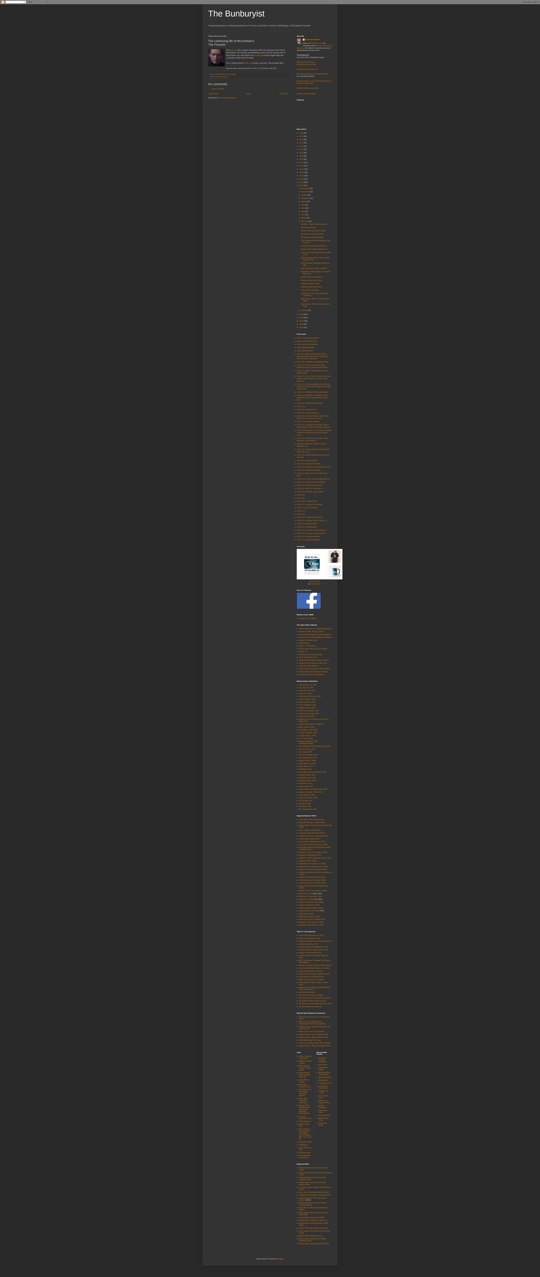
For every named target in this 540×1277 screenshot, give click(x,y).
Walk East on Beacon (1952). (310, 917)
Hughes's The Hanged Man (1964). (312, 877)
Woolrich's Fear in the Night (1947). (312, 919)
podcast (233, 50)
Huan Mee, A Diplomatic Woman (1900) (314, 1192)
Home (248, 94)
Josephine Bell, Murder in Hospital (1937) (315, 1195)
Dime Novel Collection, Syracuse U (303, 1101)
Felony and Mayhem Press (324, 1102)
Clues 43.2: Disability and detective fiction (312, 362)
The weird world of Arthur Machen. (314, 246)
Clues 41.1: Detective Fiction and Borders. (313, 392)
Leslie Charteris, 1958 (307, 702)
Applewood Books (323, 1069)
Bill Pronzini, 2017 (306, 783)
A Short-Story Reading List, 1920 (311, 935)
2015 (301, 169)
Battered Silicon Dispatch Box (325, 1073)
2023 (301, 143)
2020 (301, 153)
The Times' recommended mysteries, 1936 (315, 1004)
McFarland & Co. (315, 43)
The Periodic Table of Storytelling (311, 675)
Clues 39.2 (301, 406)
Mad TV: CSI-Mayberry (307, 646)
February (305, 221)
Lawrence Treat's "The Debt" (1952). (312, 883)
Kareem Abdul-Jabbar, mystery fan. (314, 249)
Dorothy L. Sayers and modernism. (314, 224)
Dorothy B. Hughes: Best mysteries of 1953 (315, 965)
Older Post (284, 94)
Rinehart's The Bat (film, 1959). (310, 896)
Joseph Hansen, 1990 (307, 736)
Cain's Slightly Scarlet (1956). (310, 830)
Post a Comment (218, 89)
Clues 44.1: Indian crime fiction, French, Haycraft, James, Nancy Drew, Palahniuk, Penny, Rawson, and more (312, 356)
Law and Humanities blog (305, 1117)
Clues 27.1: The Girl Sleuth (307, 508)
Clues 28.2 (301, 498)
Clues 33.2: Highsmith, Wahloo (308, 464)
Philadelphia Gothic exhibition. (312, 237)
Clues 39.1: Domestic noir (306, 410)
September (305, 198)
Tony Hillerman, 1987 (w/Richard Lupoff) (314, 746)
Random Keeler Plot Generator (310, 655)
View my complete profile (306, 94)
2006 (301, 324)
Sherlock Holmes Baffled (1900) (311, 908)
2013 (301, 176)
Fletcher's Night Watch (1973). (310, 855)
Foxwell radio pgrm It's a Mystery (311, 724)
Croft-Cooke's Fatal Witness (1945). (312, 842)
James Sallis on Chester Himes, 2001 (313, 789)
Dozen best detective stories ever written (314, 968)
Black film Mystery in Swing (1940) (312, 823)
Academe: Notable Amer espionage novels (315, 941)
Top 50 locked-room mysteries (310, 1007)
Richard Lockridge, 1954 (308, 755)
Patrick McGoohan (221, 77)
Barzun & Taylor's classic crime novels (313, 950)
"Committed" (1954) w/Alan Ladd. (311, 820)
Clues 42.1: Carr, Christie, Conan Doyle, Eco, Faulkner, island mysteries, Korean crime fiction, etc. (314, 378)
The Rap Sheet (304, 1153)
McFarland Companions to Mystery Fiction (313, 74)
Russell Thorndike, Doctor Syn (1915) (313, 1228)
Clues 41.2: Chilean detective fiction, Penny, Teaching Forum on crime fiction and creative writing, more (314, 386)
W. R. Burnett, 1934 (306, 688)
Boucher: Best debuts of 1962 (310, 953)
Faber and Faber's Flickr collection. (314, 268)
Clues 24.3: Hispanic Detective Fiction (311, 533)
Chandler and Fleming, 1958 (310, 696)
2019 (301, 156)
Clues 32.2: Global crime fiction (308, 470)
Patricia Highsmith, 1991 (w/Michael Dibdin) (308, 742)
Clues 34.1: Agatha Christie (307, 461)
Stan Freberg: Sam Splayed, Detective (313, 672)
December (305, 188)
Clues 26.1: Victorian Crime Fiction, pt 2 (312, 521)
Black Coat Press (325, 1077)
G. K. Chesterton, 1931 (307, 705)
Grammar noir (304, 643)
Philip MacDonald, (310, 1040)
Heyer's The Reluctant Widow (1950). (313, 869)
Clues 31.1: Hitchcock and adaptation (311, 482)
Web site (248, 63)
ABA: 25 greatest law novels (309, 938)
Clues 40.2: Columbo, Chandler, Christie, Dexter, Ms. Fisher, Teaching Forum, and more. (312, 397)
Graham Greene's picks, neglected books (314, 974)
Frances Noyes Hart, (313, 1034)
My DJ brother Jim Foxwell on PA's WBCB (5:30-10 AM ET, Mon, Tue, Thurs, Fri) (305, 1134)
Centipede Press (325, 1083)
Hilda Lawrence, (313, 1037)
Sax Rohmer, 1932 (306, 786)
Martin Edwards (305, 1121)
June (303, 208)
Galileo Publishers (323, 1107)
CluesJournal (314, 581)
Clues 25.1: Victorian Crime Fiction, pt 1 (312, 530)
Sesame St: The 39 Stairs (308, 666)
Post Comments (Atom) (227, 98)
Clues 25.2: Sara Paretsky (307, 527)
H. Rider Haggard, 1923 (308, 733)
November (305, 192)
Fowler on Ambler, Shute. (310, 284)
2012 (301, 179)
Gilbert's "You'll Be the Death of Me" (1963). (315, 858)
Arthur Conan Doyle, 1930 (309, 714)
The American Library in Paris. (312, 234)
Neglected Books (305, 1142)
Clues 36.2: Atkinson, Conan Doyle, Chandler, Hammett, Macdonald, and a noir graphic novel (314, 432)
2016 (301, 166)
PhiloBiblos (303, 1145)
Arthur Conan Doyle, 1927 (309, 711)
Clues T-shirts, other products (308, 338)
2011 (301, 182)
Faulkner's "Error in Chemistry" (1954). (313, 852)
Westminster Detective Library (310, 1236)
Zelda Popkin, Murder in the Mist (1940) (314, 1244)
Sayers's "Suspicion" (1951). (309, 905)
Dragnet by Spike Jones (308, 640)
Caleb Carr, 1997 (305, 694)
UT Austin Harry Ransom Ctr (305, 1156)
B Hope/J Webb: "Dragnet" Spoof (311, 632)
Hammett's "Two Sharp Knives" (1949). (313, 867)
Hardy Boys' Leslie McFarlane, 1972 (312, 772)
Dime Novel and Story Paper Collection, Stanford (305, 1093)
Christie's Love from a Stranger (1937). (313, 836)
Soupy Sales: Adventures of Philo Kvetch (314, 669)
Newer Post (213, 94)
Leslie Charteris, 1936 (307, 699)
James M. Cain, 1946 (307, 691)
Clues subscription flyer (306, 348)
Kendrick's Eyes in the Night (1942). (312, 880)
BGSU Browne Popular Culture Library (305, 1068)
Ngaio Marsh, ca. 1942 (307, 763)
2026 (301, 133)
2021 (301, 149)
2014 (301, 172)
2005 (301, 327)
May (303, 211)
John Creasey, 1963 (306, 716)
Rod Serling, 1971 (306, 801)
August (304, 202)
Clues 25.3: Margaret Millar (307, 524)
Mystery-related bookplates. (311, 277)
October (304, 195)
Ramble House (324, 1115)
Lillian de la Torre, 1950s (308, 798)
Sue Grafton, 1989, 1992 (308, 730)
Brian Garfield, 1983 (306, 727)
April (303, 215)
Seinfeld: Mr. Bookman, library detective (314, 660)
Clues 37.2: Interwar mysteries (308, 422)
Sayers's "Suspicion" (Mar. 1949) (311, 902)
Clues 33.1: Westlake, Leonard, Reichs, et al (313, 467)
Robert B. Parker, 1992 (307, 778)
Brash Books (323, 1080)
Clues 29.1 (301, 495)
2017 (301, 163)
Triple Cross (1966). (306, 914)
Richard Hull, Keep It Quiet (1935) (312, 1218)
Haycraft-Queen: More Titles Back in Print (314, 1046)
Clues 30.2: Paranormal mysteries (310, 485)
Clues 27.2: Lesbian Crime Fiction (310, 504)
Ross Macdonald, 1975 (308, 758)
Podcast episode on (307, 341)
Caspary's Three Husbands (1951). (312, 833)
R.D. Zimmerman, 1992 (308, 809)
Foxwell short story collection (308, 88)
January (304, 310)
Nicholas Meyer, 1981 (307, 775)
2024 (301, 140)
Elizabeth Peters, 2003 (307, 781)
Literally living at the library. (311, 287)
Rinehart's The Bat (306, 894)
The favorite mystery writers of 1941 (312, 1001)
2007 (301, 321)
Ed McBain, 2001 (305, 769)
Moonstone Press (323, 1111)
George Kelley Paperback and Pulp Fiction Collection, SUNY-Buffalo (304, 1109)
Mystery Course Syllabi (307, 618)
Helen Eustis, (311, 1031)
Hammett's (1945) (312, 864)
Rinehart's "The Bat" (306, 899)
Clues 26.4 (301, 511)
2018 (301, 159)
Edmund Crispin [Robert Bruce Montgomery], (312, 1023)
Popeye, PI (303, 652)
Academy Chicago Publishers (323, 1060)
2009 (301, 314)
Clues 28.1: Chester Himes (307, 501)
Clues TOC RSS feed (305, 351)
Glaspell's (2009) (308, 861)
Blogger (280, 1259)
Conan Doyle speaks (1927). (310, 839)
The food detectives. (308, 228)
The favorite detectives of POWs (311, 995)
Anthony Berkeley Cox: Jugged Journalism (315, 629)
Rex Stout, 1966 (305, 804)
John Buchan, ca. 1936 (307, 685)
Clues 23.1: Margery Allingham (308, 540)
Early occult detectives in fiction (311, 971)
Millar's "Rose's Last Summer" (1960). (313, 891)
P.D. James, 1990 (305, 752)
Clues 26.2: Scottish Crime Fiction (309, 517)
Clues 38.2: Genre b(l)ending (308, 413)
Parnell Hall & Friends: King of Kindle (313, 649)
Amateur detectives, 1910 (308, 944)
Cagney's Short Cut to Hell (309, 911)
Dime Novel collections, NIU (305, 1086)
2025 (301, 136)
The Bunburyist (236, 13)
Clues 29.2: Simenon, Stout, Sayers (310, 492)
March (303, 218)
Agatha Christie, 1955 (307, 708)
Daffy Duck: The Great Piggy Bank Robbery (315, 637)
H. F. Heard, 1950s (306, 738)
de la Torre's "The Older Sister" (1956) (313, 845)
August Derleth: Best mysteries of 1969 (313, 947)
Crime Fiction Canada (304, 1081)
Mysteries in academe (307, 992)
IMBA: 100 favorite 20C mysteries (311, 980)
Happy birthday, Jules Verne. (312, 280)
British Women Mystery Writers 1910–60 (304, 1075)
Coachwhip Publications (323, 1087)
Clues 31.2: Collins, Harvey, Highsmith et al (313, 479)
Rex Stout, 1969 (305, 806)
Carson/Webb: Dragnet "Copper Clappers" (315, 634)
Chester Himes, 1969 (307, 749)
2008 (301, 318)
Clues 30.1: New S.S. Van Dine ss (309, 488)
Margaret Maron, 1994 (307, 761)
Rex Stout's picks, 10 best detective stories (315, 998)
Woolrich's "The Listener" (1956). (311, 922)
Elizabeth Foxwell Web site (307, 69)
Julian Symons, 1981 (307, 795)
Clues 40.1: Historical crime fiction (310, 403)
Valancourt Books (323, 1124)
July (303, 205)
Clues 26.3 (301, 514)
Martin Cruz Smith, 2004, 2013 (310, 792)
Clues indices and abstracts (307, 344)
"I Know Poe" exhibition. (310, 290)
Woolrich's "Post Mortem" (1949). (311, 925)
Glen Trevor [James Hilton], (315, 1043)
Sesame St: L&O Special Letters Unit (313, 663)
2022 (301, 146)
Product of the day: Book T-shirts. (313, 231)
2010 (301, 185)
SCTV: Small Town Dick (308, 657)
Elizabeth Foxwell (312, 40)
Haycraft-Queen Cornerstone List (311, 977)
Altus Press (323, 1065)
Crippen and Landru (323, 1092)
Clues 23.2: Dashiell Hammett (308, 537)
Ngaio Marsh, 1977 (306, 766)
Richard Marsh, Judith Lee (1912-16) (313, 1220)
